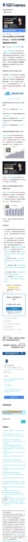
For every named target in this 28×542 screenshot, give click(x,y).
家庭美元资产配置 (8, 487)
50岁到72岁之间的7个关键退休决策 (12, 439)
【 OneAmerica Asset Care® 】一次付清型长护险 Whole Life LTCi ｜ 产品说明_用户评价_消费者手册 (13, 391)
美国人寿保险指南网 (9, 51)
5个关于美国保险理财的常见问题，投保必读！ (14, 481)
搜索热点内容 (6, 419)
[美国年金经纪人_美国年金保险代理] (14, 32)
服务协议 (18, 313)
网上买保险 (18, 459)
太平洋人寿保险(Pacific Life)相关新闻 (12, 323)
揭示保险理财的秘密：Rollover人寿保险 (13, 434)
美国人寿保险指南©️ (7, 34)
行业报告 (19, 329)
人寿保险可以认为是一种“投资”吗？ (17, 499)
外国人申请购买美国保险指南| (16, 474)
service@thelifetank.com (12, 369)
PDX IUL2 (5, 84)
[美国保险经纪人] (14, 28)
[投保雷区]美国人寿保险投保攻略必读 (12, 492)
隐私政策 (9, 541)
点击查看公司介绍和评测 (14, 98)
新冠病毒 (8, 53)
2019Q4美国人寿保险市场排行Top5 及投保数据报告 (14, 267)
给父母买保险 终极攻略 (9, 459)
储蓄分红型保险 (7, 192)
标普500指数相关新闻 (8, 326)
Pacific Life (10, 77)
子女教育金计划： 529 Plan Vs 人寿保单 (16, 498)
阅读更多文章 (14, 397)
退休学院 (6, 478)
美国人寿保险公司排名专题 (9, 329)
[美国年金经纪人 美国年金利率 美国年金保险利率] (14, 414)
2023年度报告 (8, 385)
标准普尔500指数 (19, 247)
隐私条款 (13, 313)
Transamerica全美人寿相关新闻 (10, 318)
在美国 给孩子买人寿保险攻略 (11, 461)
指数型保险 (6, 135)
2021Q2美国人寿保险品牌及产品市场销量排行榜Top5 (14, 254)
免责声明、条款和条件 (17, 534)
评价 (20, 84)
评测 (5, 483)
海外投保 (6, 474)
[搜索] (23, 421)
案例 (5, 469)
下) (8, 470)
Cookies (13, 541)
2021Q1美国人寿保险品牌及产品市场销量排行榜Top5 (14, 260)
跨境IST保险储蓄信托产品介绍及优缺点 (13, 445)
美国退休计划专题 (8, 501)
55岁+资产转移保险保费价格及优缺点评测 (13, 447)
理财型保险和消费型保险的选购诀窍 (12, 472)
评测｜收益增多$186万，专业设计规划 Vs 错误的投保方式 (14, 279)
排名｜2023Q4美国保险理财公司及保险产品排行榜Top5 (14, 379)
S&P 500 (8, 249)
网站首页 (9, 12)
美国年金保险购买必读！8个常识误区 (12, 452)
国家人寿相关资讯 (7, 321)
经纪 (17, 541)
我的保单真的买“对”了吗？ (13, 490)
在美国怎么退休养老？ (19, 501)
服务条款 (4, 541)
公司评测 (6, 116)
